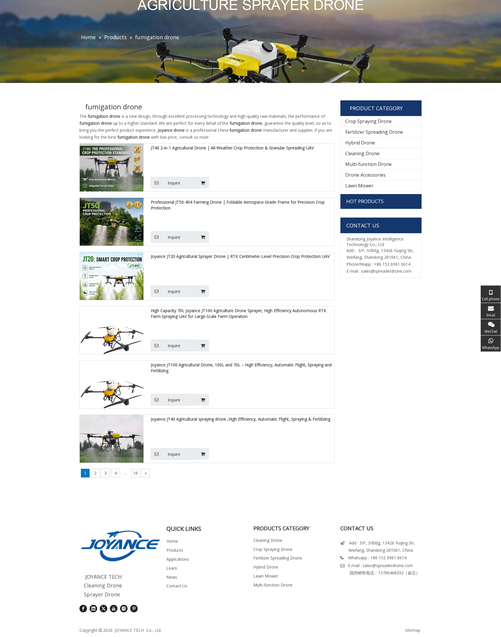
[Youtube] (113, 608)
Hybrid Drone (360, 143)
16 (135, 473)
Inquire (174, 183)
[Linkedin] (93, 608)
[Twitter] (103, 608)
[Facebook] (83, 608)
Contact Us (176, 586)
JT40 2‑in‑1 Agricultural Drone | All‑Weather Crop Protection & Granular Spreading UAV (232, 148)
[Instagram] (124, 608)
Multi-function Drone (368, 164)
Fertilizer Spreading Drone (374, 132)
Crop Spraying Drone (368, 121)
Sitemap (412, 630)
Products (174, 550)
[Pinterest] (134, 608)
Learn (171, 568)
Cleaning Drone (362, 153)
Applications (177, 559)
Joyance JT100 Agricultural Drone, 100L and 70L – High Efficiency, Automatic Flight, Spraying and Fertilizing (241, 367)
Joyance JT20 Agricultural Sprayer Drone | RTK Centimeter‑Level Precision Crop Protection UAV (240, 256)
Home (172, 541)
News (171, 577)
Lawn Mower (359, 185)
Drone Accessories (365, 175)
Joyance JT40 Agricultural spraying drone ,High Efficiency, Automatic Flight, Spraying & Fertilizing (240, 419)
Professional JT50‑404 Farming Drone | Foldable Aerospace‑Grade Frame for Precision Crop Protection (238, 205)
